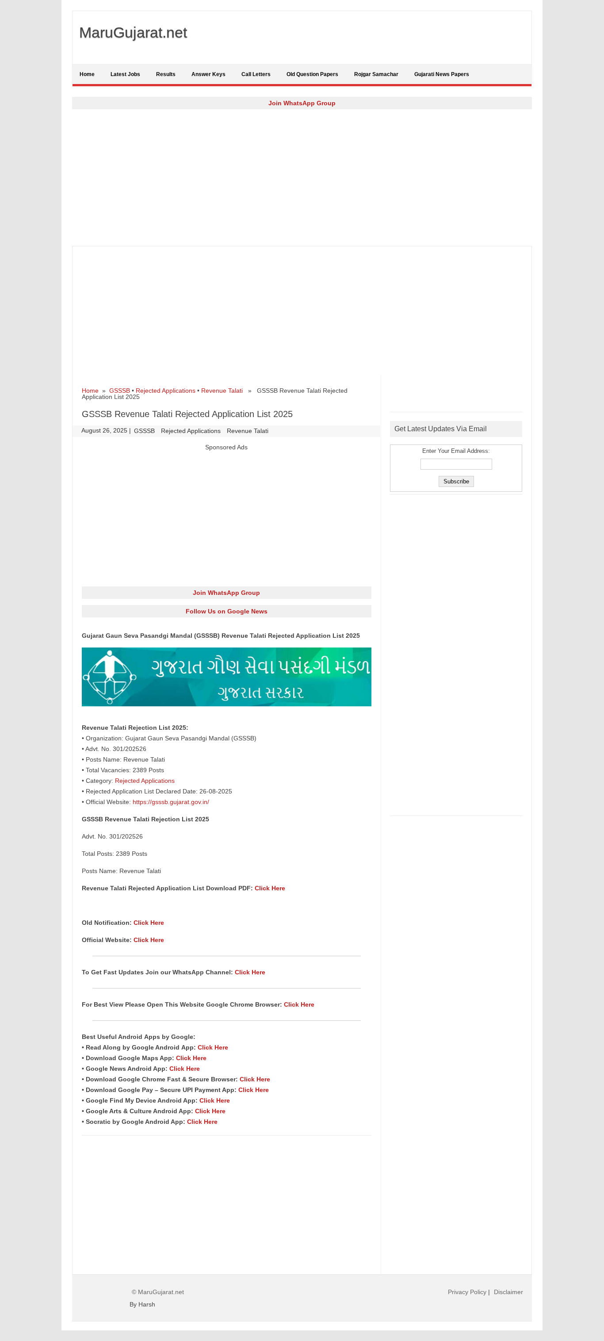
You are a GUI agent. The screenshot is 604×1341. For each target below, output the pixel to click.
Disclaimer (508, 1291)
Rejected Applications (165, 390)
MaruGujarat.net (133, 32)
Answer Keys (208, 74)
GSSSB (119, 390)
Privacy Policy (467, 1291)
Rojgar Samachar (376, 74)
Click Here (270, 888)
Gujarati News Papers (441, 74)
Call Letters (256, 74)
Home (87, 74)
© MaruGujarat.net (158, 1291)
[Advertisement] (302, 177)
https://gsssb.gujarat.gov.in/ (171, 801)
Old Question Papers (312, 74)
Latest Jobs (125, 74)
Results (166, 74)
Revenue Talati (222, 390)
